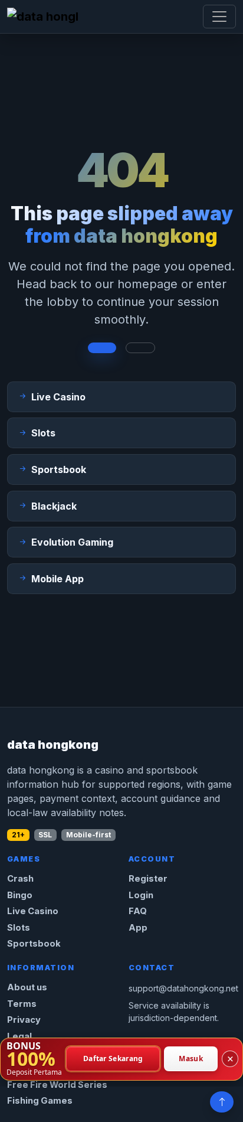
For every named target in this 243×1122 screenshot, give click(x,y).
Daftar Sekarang (113, 1059)
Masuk (191, 1059)
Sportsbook (34, 943)
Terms (22, 1004)
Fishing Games (40, 1100)
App (138, 927)
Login (141, 895)
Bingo (19, 895)
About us (27, 987)
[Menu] (219, 16)
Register (148, 878)
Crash (20, 878)
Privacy (24, 1020)
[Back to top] (222, 1102)
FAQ (138, 911)
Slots (18, 927)
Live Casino (32, 911)
